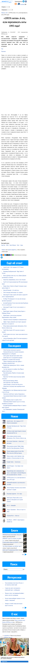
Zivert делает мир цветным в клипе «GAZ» (12, 355)
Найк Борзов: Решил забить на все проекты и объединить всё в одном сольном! (15, 499)
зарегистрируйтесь (12, 249)
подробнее (6, 635)
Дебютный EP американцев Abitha (10, 550)
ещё (23, 554)
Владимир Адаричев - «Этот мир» (14, 493)
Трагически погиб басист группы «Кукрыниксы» (14, 394)
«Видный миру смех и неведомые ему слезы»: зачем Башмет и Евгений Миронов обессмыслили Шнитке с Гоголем (16, 473)
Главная (3, 13)
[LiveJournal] (9, 255)
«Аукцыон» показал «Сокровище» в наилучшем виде (15, 319)
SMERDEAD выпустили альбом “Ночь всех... (12, 534)
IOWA (7, 245)
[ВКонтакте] (1, 255)
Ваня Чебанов (13, 245)
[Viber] (11, 255)
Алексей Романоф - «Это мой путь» (11, 290)
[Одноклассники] (3, 255)
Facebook (22, 4)
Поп (6, 13)
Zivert (18, 245)
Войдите (4, 249)
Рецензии (3, 51)
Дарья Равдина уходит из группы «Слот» (12, 400)
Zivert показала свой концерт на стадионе (13, 292)
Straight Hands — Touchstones (13, 462)
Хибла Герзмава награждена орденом (12, 350)
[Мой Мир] (5, 255)
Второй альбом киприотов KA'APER (10, 542)
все (23, 607)
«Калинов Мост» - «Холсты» (13, 515)
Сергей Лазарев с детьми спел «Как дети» (13, 384)
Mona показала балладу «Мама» (10, 380)
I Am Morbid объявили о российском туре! (12, 546)
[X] (7, 255)
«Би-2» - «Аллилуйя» (11, 505)
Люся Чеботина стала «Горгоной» (10, 382)
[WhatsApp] (13, 255)
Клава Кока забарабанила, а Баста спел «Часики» (14, 279)
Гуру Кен (3, 245)
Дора (21, 245)
